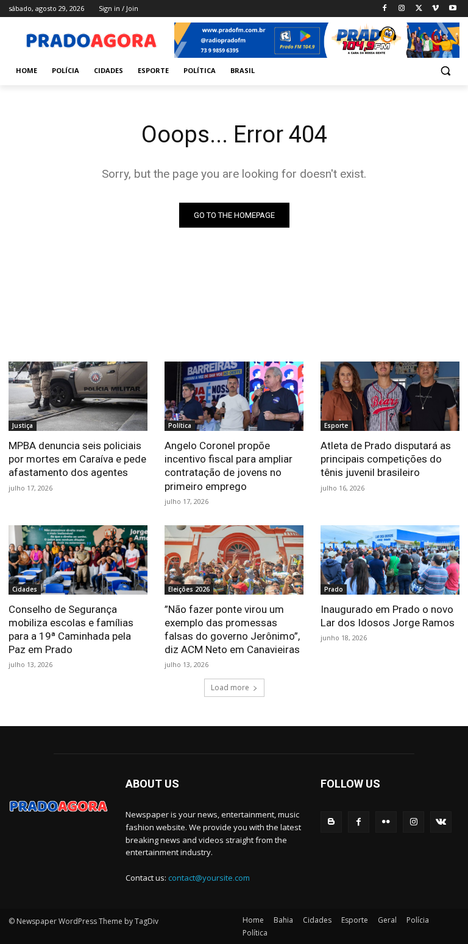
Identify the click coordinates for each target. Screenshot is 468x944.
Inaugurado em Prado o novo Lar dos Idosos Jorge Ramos (388, 616)
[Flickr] (386, 822)
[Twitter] (419, 9)
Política (179, 425)
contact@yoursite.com (209, 877)
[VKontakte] (441, 822)
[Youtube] (452, 9)
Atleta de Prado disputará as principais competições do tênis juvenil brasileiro (386, 458)
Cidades (24, 589)
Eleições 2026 (189, 589)
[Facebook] (385, 9)
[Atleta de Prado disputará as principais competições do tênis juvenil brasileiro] (390, 396)
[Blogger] (331, 822)
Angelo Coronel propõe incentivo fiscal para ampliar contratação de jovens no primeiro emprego (228, 465)
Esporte (336, 425)
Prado (333, 589)
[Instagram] (402, 9)
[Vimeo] (435, 9)
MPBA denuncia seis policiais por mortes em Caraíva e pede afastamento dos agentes (77, 458)
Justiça (22, 425)
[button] (445, 71)
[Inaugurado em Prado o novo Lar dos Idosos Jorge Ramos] (390, 560)
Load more (230, 687)
